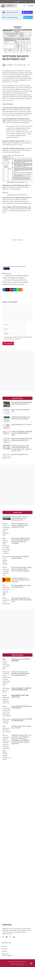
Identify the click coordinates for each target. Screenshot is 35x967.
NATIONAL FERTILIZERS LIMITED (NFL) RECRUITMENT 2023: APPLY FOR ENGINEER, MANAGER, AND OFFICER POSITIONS (15, 282)
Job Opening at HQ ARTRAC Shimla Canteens (20, 557)
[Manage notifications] (31, 963)
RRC (20, 71)
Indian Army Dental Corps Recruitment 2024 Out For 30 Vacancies (20, 580)
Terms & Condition (7, 955)
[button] (24, 5)
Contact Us (4, 951)
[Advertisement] (17, 370)
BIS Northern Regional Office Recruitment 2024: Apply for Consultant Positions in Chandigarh (20, 540)
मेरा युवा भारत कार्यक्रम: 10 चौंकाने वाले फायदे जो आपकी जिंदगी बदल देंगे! (21, 689)
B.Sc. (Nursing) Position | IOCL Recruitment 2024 (21, 586)
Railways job (7, 273)
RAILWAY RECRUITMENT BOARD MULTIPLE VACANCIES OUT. (21, 403)
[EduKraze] (9, 5)
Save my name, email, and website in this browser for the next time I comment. (18, 338)
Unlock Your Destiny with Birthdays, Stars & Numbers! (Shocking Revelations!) (20, 673)
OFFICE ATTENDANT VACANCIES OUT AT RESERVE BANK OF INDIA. (21, 433)
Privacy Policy (5, 954)
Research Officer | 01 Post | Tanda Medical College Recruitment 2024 (20, 518)
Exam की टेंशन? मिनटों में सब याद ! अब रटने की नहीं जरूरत (21, 707)
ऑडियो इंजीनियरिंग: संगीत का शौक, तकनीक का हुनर (20, 696)
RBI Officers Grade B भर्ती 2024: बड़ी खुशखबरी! (21, 660)
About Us (4, 946)
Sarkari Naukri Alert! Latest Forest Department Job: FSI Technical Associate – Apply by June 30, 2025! (21, 448)
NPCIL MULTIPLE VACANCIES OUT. (20, 410)
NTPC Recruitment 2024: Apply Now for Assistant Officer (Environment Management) (21, 569)
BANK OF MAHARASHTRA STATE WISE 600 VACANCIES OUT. (21, 439)
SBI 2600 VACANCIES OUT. (19, 454)
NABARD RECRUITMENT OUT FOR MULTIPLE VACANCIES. (20, 418)
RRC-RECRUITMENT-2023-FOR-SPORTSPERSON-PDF (13, 266)
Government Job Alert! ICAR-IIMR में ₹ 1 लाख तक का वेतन (21, 720)
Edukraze (5, 928)
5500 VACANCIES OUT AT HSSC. (21, 424)
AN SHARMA (9, 65)
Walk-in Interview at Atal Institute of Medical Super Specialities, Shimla (19, 525)
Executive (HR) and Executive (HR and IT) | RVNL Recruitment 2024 (21, 599)
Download (6, 268)
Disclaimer (4, 949)
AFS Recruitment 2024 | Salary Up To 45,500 (21, 727)
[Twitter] (7, 289)
